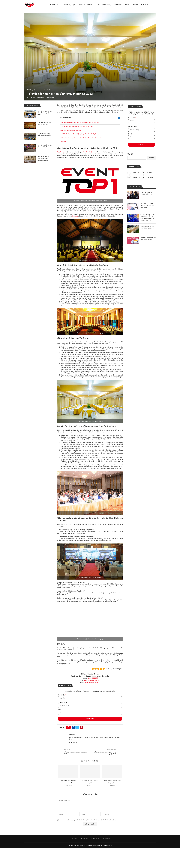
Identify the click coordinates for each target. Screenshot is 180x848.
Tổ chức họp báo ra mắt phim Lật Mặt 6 (45, 146)
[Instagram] (145, 4)
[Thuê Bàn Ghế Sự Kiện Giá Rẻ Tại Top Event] (133, 229)
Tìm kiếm (130, 154)
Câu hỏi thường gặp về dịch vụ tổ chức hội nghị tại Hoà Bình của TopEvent (83, 138)
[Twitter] (143, 4)
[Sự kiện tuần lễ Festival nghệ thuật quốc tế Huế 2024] (112, 771)
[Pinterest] (147, 4)
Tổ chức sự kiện (68, 5)
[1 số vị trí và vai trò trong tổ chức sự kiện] (133, 195)
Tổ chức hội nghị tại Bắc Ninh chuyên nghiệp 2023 (45, 113)
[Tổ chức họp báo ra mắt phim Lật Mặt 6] (30, 148)
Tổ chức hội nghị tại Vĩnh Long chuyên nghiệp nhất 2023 (44, 158)
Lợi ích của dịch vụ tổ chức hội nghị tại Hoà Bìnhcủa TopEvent (80, 134)
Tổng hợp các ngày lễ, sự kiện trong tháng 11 (148, 238)
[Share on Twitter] (77, 727)
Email (60, 710)
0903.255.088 (93, 678)
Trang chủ (54, 5)
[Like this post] (68, 727)
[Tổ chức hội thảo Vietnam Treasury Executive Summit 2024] (68, 771)
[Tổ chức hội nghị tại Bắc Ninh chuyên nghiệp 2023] (30, 114)
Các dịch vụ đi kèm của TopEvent (71, 130)
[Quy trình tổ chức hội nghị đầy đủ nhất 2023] (30, 136)
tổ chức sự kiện (88, 152)
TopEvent (31, 97)
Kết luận (63, 142)
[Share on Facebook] (73, 727)
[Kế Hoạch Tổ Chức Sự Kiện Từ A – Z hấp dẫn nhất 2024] (133, 206)
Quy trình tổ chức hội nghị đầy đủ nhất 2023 (44, 135)
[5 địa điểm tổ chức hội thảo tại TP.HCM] (30, 125)
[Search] (155, 4)
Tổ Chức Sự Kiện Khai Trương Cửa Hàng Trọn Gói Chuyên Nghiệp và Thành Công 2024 (147, 217)
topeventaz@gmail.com (92, 680)
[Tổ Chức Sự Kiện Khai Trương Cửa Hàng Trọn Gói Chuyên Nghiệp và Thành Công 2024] (133, 218)
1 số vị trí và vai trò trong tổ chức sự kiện (147, 193)
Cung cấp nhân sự (103, 5)
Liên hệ (135, 5)
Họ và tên (61, 695)
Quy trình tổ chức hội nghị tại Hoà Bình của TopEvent (77, 126)
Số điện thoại (62, 702)
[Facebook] (141, 4)
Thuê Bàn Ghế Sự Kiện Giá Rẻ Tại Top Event (147, 227)
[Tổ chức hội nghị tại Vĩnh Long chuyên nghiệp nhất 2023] (30, 159)
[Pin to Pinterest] (81, 727)
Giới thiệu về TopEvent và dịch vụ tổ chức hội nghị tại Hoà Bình (80, 122)
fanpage (75, 216)
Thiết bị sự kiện (85, 5)
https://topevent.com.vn (93, 682)
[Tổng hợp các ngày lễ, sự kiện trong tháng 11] (133, 240)
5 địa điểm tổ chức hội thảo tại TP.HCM (44, 123)
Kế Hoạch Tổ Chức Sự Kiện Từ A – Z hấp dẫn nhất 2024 (147, 205)
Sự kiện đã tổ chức (122, 5)
